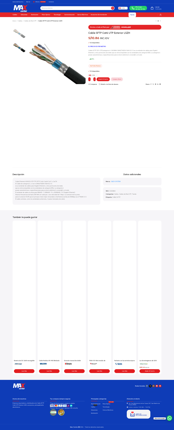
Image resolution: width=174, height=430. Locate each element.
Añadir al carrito (103, 79)
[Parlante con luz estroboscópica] (124, 290)
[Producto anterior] (156, 21)
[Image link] (19, 386)
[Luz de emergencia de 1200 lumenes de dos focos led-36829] (149, 290)
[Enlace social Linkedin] (158, 84)
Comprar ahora (117, 79)
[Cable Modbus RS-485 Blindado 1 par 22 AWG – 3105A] (49, 290)
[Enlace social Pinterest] (155, 84)
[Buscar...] (112, 8)
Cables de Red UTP (30, 21)
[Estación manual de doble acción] (74, 290)
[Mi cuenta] (160, 15)
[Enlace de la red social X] (153, 84)
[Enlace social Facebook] (151, 84)
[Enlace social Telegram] (160, 84)
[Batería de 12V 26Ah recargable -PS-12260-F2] (24, 290)
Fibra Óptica (108, 403)
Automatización (95, 404)
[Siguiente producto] (160, 21)
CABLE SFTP (116, 197)
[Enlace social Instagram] (153, 386)
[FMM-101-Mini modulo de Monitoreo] (99, 290)
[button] (149, 371)
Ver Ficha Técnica (95, 66)
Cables (20, 21)
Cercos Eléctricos (108, 410)
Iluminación (94, 413)
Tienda (134, 194)
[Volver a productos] (158, 21)
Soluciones (94, 410)
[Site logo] (21, 8)
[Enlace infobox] (138, 8)
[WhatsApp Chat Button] (169, 418)
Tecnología (106, 407)
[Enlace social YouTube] (156, 386)
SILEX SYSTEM (115, 181)
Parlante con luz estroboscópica (124, 360)
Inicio (14, 21)
